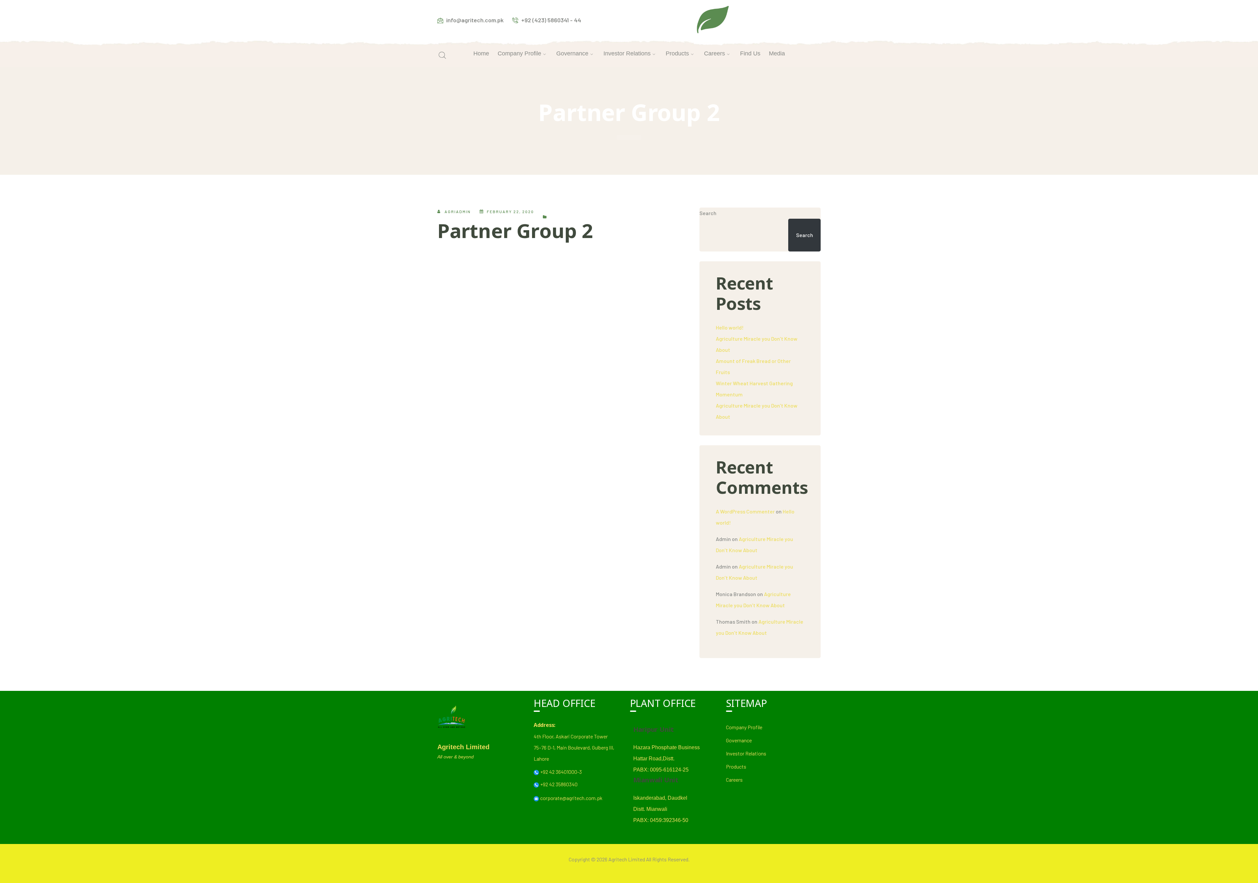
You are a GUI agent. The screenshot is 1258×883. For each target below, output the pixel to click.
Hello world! (730, 327)
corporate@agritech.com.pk (571, 798)
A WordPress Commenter (745, 511)
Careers (734, 779)
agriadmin (458, 211)
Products (736, 766)
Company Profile (744, 727)
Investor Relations (746, 753)
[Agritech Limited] (712, 19)
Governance (739, 740)
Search (707, 213)
